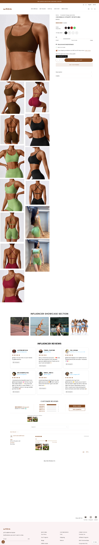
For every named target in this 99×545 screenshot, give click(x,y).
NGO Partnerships (84, 540)
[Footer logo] (6, 529)
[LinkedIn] (95, 517)
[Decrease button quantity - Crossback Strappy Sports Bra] (57, 60)
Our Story (43, 534)
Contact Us (82, 534)
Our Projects (44, 537)
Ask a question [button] (77, 409)
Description (59, 72)
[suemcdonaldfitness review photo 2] (46, 447)
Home (57, 15)
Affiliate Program (83, 537)
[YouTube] (85, 517)
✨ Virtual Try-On (61, 56)
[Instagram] (90, 517)
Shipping (62, 537)
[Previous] (4, 1)
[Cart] (94, 9)
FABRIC (58, 76)
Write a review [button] (77, 406)
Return (62, 540)
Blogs (42, 540)
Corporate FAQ (83, 543)
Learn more (88, 50)
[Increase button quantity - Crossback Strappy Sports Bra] (62, 60)
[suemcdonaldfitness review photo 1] (38, 447)
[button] (50, 9)
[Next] (95, 1)
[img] (38, 436)
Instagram (17, 362)
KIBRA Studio (44, 543)
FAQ (61, 534)
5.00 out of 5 (25, 407)
